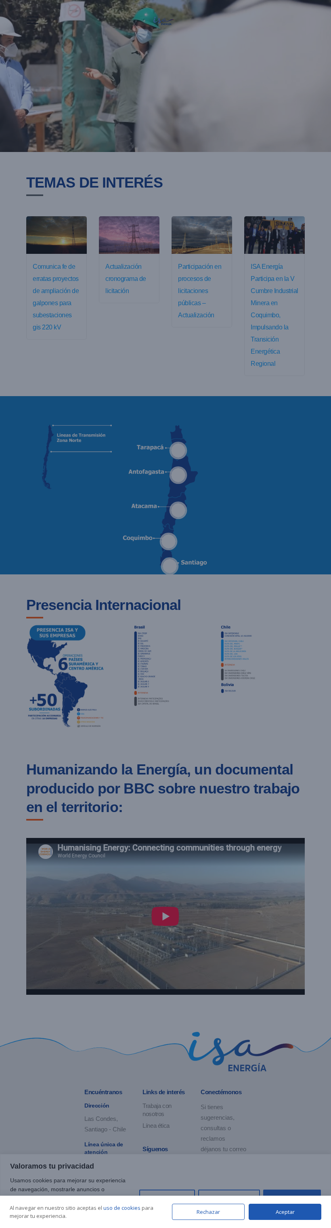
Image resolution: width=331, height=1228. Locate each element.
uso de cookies (121, 1207)
